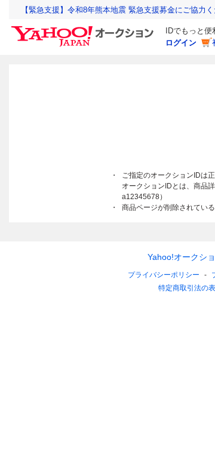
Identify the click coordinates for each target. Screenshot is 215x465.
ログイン (180, 42)
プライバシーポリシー (163, 275)
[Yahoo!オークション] (84, 29)
